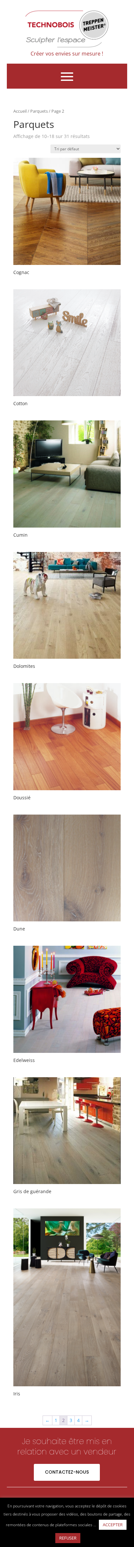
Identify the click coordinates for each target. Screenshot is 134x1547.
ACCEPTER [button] (113, 1525)
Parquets (39, 111)
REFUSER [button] (67, 1538)
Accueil (20, 111)
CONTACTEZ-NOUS (67, 1472)
